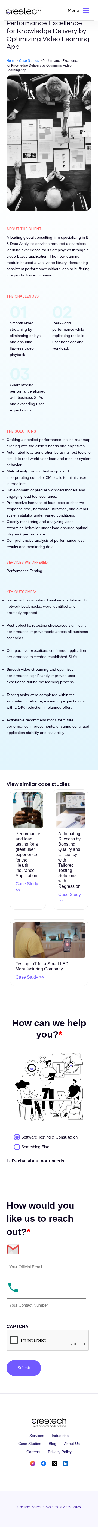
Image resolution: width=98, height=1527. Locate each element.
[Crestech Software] (23, 11)
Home (11, 61)
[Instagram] (33, 1463)
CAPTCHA (18, 1326)
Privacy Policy (60, 1452)
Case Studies (29, 61)
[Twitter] (54, 1463)
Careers (33, 1452)
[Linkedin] (65, 1463)
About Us (72, 1443)
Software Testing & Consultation (49, 1137)
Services (36, 1435)
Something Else (35, 1147)
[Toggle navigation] (79, 10)
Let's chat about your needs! (36, 1161)
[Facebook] (43, 1463)
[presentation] (48, 1340)
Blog (52, 1443)
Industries (60, 1435)
